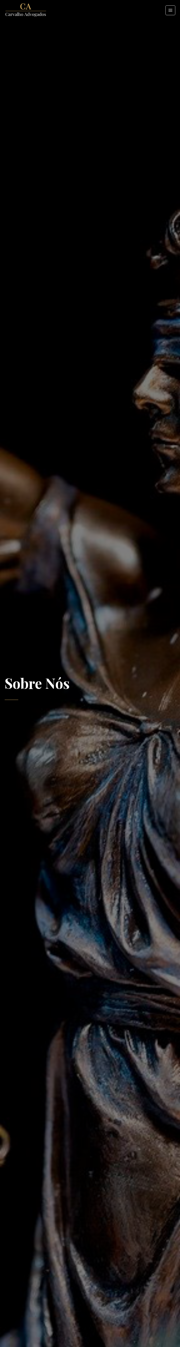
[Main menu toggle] (170, 10)
